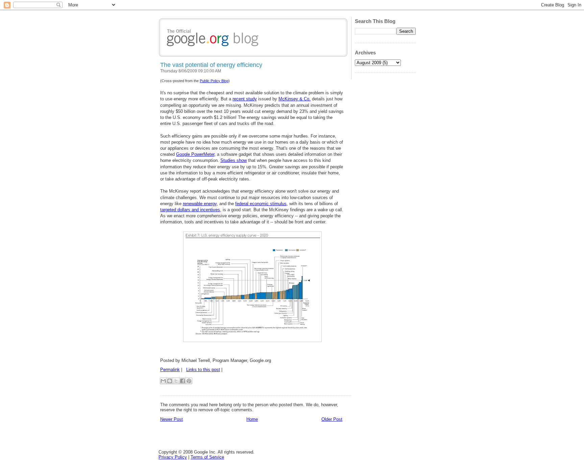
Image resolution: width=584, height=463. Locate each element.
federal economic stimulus (261, 203)
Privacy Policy (173, 457)
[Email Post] (224, 369)
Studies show (233, 160)
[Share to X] (176, 380)
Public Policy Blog (214, 81)
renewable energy (200, 203)
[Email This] (163, 380)
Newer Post (171, 419)
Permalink (170, 369)
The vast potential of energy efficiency (211, 65)
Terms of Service (207, 457)
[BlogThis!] (169, 380)
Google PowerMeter (195, 154)
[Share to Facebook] (182, 380)
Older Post (331, 419)
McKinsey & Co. (294, 98)
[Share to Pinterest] (189, 380)
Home (252, 419)
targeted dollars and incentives (190, 209)
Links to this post (203, 369)
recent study (245, 98)
